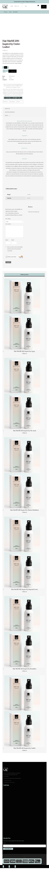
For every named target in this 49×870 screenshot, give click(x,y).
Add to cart (13, 71)
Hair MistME (11, 79)
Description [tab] (7, 108)
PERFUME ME (12, 76)
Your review (8, 224)
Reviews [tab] (7, 115)
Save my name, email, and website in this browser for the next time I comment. (15, 248)
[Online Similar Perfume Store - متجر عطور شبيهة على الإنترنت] (5, 6)
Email (12, 240)
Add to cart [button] (25, 753)
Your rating (8, 218)
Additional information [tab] (10, 112)
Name (7, 240)
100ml (28, 198)
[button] (44, 6)
